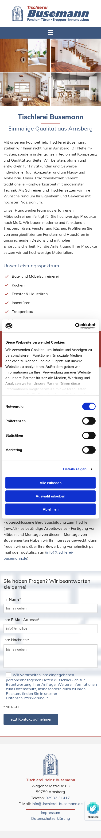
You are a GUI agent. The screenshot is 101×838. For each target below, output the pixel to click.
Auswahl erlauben (50, 496)
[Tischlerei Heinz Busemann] (50, 14)
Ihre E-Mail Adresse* (21, 619)
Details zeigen (74, 469)
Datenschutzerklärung (50, 818)
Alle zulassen (51, 483)
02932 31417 (58, 797)
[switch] (89, 421)
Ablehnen (50, 509)
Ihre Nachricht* (17, 640)
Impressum (50, 812)
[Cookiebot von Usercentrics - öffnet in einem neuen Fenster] (75, 326)
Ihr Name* (12, 599)
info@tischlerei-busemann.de (57, 803)
